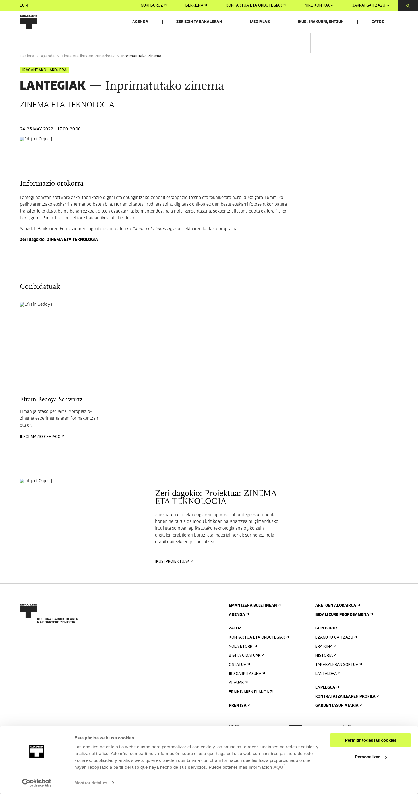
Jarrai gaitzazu (368, 5)
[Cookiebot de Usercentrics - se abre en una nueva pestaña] (37, 783)
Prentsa (238, 706)
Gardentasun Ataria (337, 706)
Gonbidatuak (93, 41)
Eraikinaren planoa (249, 692)
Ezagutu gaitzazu (334, 637)
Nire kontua (317, 5)
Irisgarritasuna (245, 674)
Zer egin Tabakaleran (199, 22)
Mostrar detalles (91, 782)
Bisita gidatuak (245, 656)
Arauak (236, 683)
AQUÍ (279, 767)
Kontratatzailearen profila (345, 697)
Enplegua (325, 687)
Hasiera (27, 56)
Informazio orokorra (43, 41)
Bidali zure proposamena (342, 615)
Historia (324, 656)
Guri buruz (152, 5)
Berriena (194, 5)
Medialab (260, 22)
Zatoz (378, 22)
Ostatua (237, 665)
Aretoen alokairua (335, 606)
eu (22, 5)
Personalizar (367, 756)
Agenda (140, 22)
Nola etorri (241, 646)
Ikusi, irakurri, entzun (321, 22)
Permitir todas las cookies (370, 740)
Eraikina (323, 646)
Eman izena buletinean (253, 606)
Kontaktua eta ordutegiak (254, 5)
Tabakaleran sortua (336, 665)
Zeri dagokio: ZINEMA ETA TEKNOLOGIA (59, 240)
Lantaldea (326, 674)
